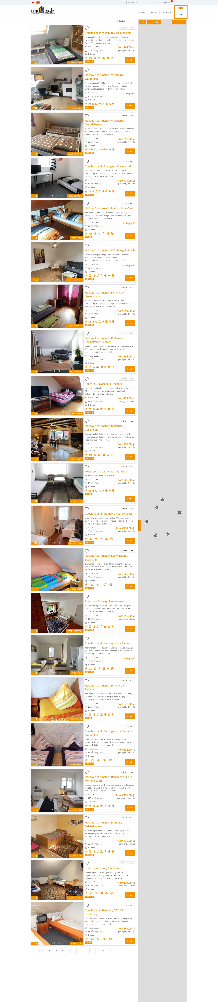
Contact (153, 12)
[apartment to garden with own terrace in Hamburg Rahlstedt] (109, 699)
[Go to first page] (43, 950)
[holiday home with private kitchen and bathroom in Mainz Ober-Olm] (109, 220)
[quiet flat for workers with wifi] (109, 262)
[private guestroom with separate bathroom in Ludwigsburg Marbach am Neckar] (109, 744)
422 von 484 (154, 22)
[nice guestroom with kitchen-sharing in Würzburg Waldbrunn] (109, 880)
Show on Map (128, 28)
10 (110, 950)
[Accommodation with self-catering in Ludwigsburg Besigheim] (109, 569)
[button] (147, 521)
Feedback (166, 12)
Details (129, 60)
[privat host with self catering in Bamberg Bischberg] (109, 923)
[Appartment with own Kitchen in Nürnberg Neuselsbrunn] (109, 306)
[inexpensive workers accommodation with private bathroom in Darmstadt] (109, 483)
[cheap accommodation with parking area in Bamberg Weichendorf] (109, 790)
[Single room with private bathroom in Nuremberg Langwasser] (109, 613)
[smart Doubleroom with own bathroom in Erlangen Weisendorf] (109, 178)
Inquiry (181, 14)
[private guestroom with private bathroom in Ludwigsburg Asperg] (109, 395)
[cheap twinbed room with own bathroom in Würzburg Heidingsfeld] (109, 44)
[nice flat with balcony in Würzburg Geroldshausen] (109, 134)
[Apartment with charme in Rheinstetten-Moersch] (109, 351)
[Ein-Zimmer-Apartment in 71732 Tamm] (109, 655)
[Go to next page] (117, 950)
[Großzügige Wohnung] (109, 439)
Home (142, 12)
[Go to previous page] (50, 950)
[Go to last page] (124, 950)
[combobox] (143, 2)
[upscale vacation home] (109, 88)
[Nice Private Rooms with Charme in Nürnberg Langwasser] (109, 525)
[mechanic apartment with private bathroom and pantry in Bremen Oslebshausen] (109, 836)
